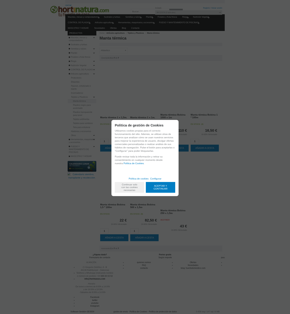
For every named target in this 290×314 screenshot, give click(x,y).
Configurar (155, 178)
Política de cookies (139, 178)
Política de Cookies (134, 163)
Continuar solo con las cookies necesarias (129, 187)
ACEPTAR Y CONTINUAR (160, 187)
